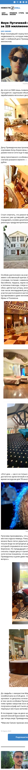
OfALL (10, 8)
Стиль (21, 13)
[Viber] (17, 2)
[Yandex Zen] (23, 2)
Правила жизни (13, 13)
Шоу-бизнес (5, 13)
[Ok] (26, 2)
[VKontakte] (14, 2)
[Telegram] (20, 2)
